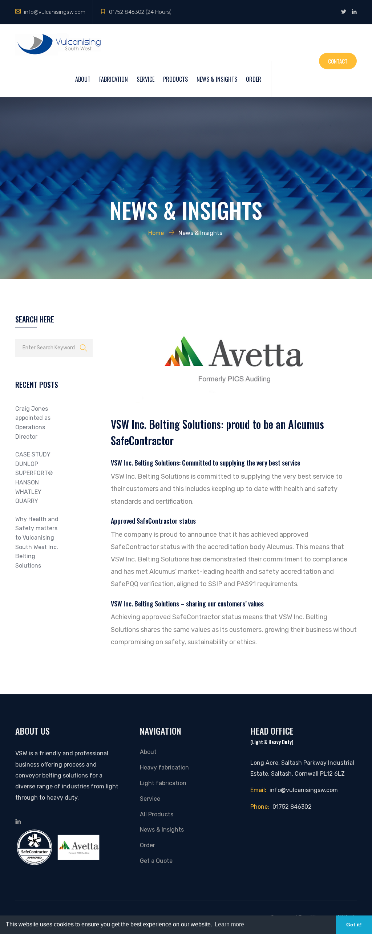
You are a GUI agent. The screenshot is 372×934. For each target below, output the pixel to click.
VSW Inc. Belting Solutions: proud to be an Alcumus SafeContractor (217, 432)
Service (145, 79)
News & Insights (217, 79)
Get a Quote (156, 860)
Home (156, 233)
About (82, 79)
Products (175, 79)
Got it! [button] (354, 924)
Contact (338, 61)
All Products (156, 814)
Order (253, 79)
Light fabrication (163, 783)
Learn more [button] (229, 924)
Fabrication (113, 79)
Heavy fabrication (164, 767)
